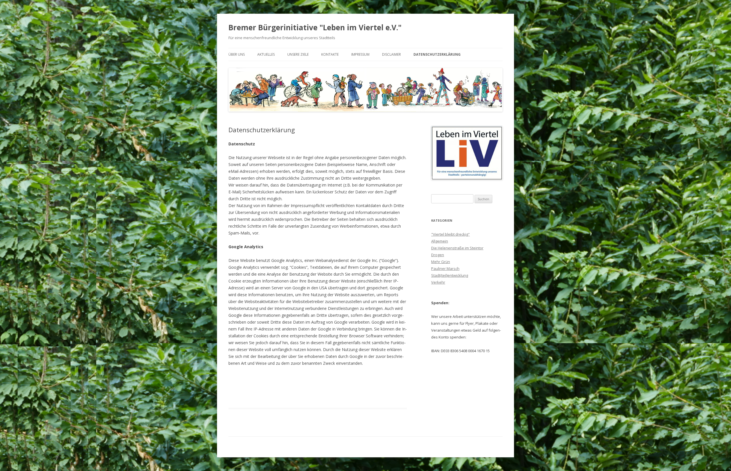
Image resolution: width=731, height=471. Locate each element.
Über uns (236, 54)
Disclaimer (391, 54)
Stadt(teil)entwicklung (449, 275)
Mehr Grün (440, 261)
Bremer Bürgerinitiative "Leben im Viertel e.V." (314, 27)
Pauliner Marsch (445, 268)
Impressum (360, 54)
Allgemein (439, 241)
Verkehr (438, 282)
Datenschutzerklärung (437, 54)
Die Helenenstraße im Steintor (457, 247)
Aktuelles (266, 54)
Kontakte (330, 54)
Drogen (437, 254)
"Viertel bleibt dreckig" (450, 234)
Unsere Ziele (298, 54)
